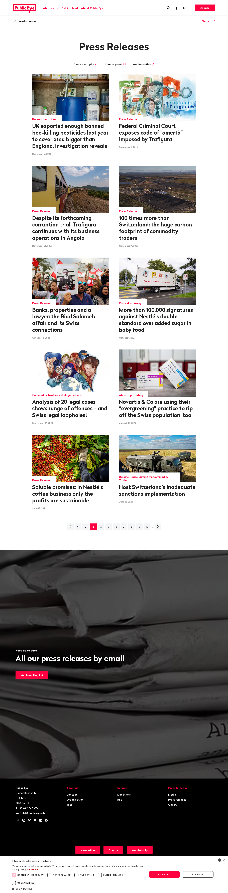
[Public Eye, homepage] (24, 7)
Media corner (27, 21)
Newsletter (87, 850)
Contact (71, 794)
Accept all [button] (164, 874)
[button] (78, 888)
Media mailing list (32, 675)
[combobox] (219, 860)
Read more (33, 869)
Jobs (69, 804)
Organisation (74, 799)
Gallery (172, 804)
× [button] (224, 860)
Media (172, 794)
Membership (140, 850)
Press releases (177, 799)
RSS (119, 799)
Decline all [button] (198, 874)
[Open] (213, 21)
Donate (205, 8)
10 (147, 526)
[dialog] (114, 874)
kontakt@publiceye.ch (30, 813)
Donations (124, 794)
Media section (142, 64)
